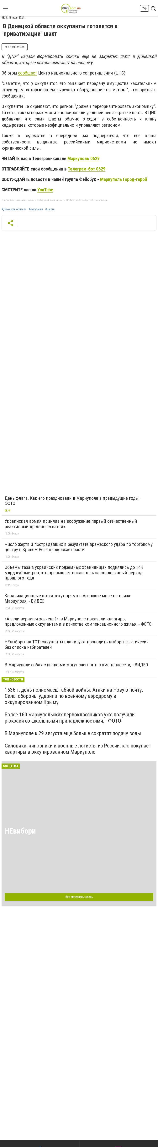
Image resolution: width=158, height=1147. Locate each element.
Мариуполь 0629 (83, 158)
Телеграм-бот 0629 (86, 169)
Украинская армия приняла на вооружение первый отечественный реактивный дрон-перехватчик (71, 523)
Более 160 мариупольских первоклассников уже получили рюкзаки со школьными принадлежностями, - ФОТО (70, 717)
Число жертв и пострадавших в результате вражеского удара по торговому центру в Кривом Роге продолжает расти (79, 547)
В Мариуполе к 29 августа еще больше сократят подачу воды (73, 733)
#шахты (50, 209)
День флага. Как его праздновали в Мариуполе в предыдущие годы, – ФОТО (74, 500)
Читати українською (14, 46)
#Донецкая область (14, 209)
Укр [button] (144, 8)
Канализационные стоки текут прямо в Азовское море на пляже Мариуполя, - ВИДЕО (68, 598)
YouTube (45, 190)
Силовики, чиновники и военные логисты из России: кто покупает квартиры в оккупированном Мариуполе (78, 748)
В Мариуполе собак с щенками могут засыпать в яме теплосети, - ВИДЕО (76, 665)
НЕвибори (20, 831)
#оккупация (36, 209)
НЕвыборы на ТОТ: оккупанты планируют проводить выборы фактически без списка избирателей (77, 644)
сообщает (27, 73)
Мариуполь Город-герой (123, 179)
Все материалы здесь (79, 897)
